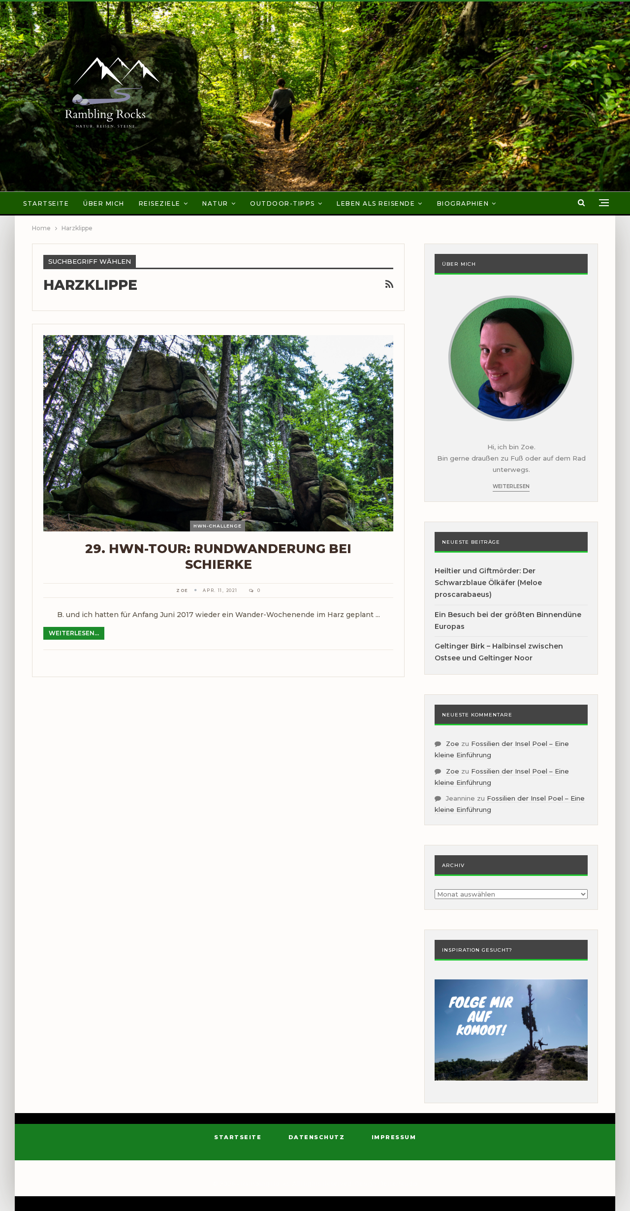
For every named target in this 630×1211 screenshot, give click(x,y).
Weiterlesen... (74, 633)
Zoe (452, 743)
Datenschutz (316, 1137)
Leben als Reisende (376, 203)
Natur (215, 203)
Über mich (104, 203)
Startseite (46, 203)
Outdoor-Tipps (282, 203)
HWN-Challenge (217, 525)
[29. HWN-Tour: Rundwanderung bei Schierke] (218, 433)
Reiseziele (160, 203)
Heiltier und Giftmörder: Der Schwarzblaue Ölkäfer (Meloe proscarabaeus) (488, 582)
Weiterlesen (511, 486)
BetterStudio (398, 1183)
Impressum (394, 1137)
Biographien (463, 203)
